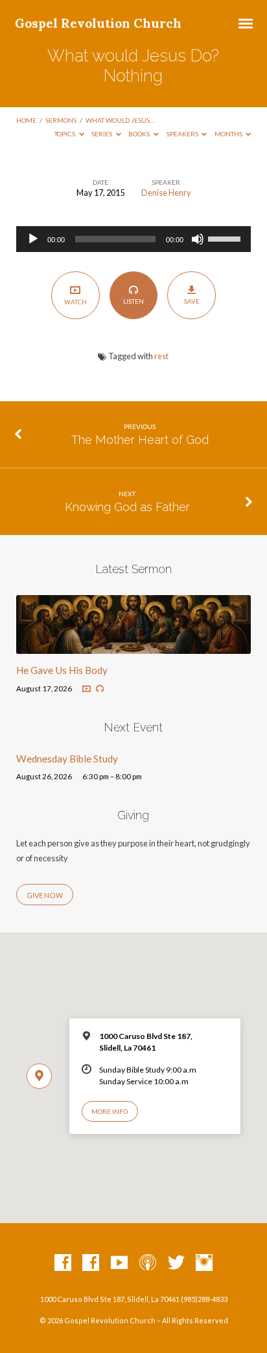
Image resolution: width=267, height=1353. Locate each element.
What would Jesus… (120, 120)
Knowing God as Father (127, 507)
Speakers (183, 134)
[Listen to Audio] (100, 689)
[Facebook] (62, 1263)
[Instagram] (204, 1263)
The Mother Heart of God (140, 439)
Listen (133, 301)
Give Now (45, 895)
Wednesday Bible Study (67, 758)
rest (161, 356)
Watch (75, 302)
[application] (133, 239)
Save (192, 301)
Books (139, 134)
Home (26, 120)
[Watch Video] (86, 689)
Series (102, 134)
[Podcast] (147, 1263)
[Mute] (197, 239)
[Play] (33, 239)
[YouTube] (119, 1263)
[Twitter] (176, 1263)
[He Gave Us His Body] (133, 646)
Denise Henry (166, 192)
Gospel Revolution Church (98, 23)
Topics (65, 134)
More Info (109, 1111)
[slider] (226, 237)
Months (229, 134)
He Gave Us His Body (62, 670)
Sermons (60, 120)
